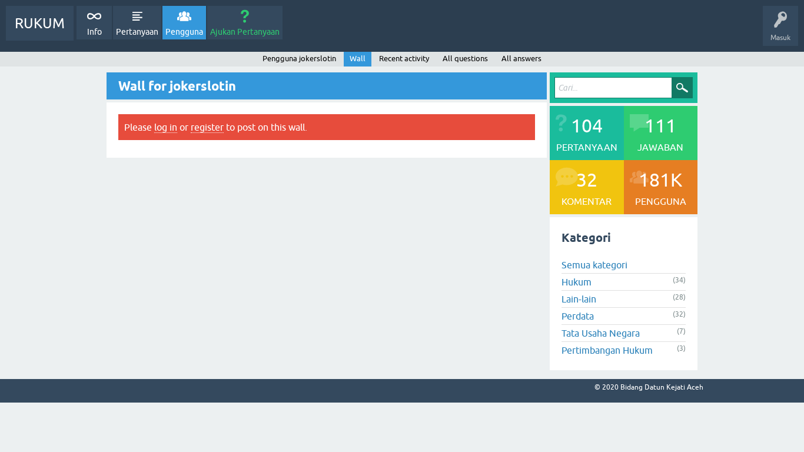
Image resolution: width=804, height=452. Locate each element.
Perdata (578, 316)
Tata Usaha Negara (601, 333)
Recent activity (404, 58)
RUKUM (40, 23)
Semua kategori (594, 265)
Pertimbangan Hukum (607, 350)
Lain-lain (579, 299)
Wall (358, 58)
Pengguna (184, 31)
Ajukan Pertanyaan (245, 31)
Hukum (577, 282)
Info (94, 31)
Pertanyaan (137, 31)
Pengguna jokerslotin (299, 58)
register (207, 127)
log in (165, 127)
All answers (521, 58)
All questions (465, 58)
